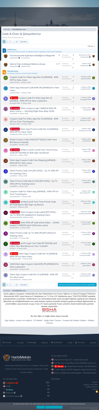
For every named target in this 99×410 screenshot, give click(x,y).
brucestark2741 (15, 279)
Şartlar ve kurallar (91, 384)
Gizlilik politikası (91, 387)
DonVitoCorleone (13, 396)
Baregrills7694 (15, 103)
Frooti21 (13, 248)
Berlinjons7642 (15, 124)
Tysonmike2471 (15, 196)
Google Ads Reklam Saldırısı (74, 320)
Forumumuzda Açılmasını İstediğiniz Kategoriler (32, 55)
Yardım (95, 389)
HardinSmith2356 (16, 217)
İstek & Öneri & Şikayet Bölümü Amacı (27, 64)
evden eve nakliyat (24, 320)
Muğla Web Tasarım (52, 320)
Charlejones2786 (16, 134)
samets (93, 343)
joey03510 (13, 165)
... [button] (13, 42)
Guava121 (13, 207)
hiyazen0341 (14, 228)
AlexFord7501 (15, 82)
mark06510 (14, 186)
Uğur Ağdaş (9, 320)
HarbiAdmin (14, 58)
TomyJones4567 (15, 259)
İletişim (95, 382)
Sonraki (23, 42)
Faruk (8, 386)
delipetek (10, 393)
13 (17, 42)
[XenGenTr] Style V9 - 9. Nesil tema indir (71, 360)
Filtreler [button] (90, 46)
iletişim (42, 301)
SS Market (38, 320)
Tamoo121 (13, 155)
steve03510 (14, 269)
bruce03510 (14, 238)
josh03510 (13, 176)
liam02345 (13, 113)
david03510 (14, 145)
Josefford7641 (15, 93)
